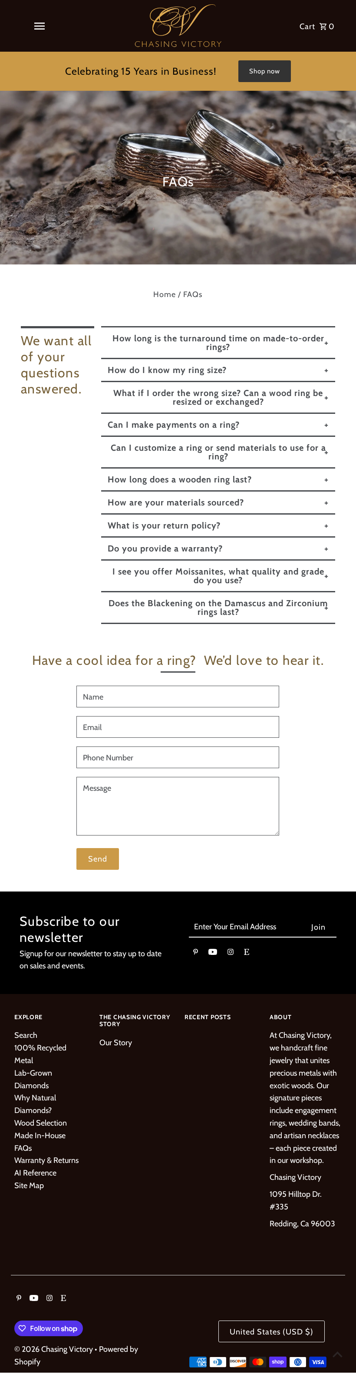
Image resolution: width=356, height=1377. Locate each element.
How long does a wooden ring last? (180, 479)
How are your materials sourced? (176, 502)
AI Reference (35, 1173)
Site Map (29, 1185)
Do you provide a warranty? (165, 548)
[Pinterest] (195, 954)
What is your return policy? (164, 525)
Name (93, 697)
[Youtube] (212, 954)
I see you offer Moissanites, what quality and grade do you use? (218, 575)
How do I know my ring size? (167, 370)
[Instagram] (230, 954)
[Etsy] (246, 954)
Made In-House (40, 1135)
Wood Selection (40, 1123)
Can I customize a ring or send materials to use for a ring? (218, 452)
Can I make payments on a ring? (174, 424)
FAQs (23, 1148)
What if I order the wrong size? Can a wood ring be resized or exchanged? (218, 397)
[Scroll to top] (337, 1354)
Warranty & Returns (46, 1160)
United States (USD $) (271, 1332)
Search (25, 1035)
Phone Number (108, 758)
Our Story (115, 1042)
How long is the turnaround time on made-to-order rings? (218, 342)
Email (92, 727)
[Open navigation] (39, 26)
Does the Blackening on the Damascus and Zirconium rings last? (218, 607)
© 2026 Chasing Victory (54, 1349)
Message (97, 788)
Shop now (264, 71)
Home (164, 294)
